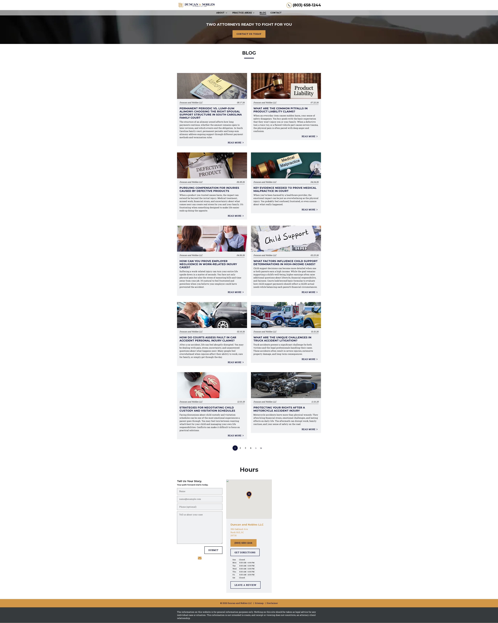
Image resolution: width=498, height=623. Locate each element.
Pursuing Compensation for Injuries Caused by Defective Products (209, 189)
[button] (249, 495)
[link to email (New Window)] (200, 558)
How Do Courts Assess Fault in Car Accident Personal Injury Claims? (207, 339)
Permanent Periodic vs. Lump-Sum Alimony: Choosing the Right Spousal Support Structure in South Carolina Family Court (210, 113)
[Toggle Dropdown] (227, 12)
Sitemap (259, 603)
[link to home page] (196, 5)
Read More (234, 142)
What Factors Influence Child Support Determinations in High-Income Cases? (285, 263)
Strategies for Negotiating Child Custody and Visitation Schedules (207, 409)
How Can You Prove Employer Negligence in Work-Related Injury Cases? (208, 264)
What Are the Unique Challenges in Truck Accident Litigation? (282, 339)
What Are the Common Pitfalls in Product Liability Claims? (280, 110)
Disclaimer (272, 603)
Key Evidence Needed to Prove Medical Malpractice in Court (284, 189)
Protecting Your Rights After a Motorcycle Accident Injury (279, 409)
